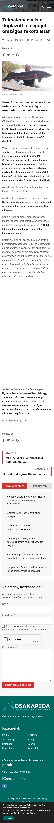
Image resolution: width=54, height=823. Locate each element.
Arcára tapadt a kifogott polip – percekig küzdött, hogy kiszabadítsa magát (25, 542)
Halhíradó (9, 40)
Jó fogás (32, 739)
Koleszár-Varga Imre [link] (18, 420)
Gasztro (31, 744)
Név (5, 604)
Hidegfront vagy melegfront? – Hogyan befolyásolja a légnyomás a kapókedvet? (26, 500)
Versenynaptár (9, 739)
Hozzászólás (9, 647)
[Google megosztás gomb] (17, 54)
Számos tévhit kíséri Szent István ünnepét (23, 515)
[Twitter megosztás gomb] (8, 54)
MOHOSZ (19, 40)
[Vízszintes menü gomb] (49, 6)
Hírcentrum (8, 748)
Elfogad (9, 818)
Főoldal (6, 735)
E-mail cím (8, 615)
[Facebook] (4, 786)
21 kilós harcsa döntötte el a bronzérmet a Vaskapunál (21, 527)
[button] (42, 6)
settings (32, 813)
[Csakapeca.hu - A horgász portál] (13, 6)
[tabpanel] (27, 534)
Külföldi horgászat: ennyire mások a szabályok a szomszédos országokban (26, 556)
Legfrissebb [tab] (39, 486)
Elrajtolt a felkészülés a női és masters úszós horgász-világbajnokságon (26, 569)
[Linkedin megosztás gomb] (13, 54)
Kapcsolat (33, 748)
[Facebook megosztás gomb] (3, 54)
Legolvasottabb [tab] (15, 486)
